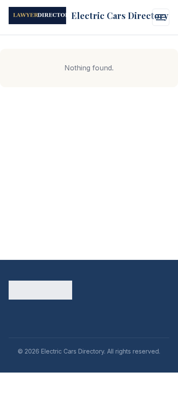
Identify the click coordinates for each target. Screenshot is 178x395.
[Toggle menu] (160, 17)
